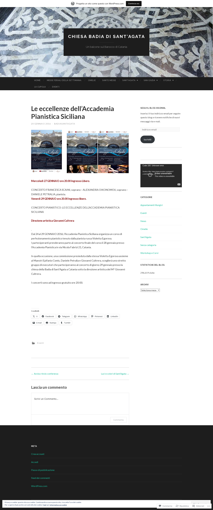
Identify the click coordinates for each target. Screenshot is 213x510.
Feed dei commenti (40, 478)
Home (37, 80)
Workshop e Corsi (149, 253)
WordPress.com (39, 486)
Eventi (40, 343)
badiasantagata (64, 123)
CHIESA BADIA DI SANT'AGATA (106, 36)
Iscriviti (147, 139)
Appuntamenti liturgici (151, 205)
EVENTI (56, 87)
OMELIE (92, 80)
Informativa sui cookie (58, 505)
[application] (161, 175)
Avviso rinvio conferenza (44, 373)
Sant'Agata (145, 237)
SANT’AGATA (128, 80)
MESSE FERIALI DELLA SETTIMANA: (64, 80)
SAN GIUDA (149, 80)
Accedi (34, 462)
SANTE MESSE (109, 80)
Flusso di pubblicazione (42, 470)
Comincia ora (133, 3)
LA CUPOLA (40, 87)
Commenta (118, 420)
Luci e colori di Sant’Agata (115, 373)
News (143, 221)
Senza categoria (148, 245)
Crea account (37, 454)
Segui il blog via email (153, 108)
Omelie (144, 229)
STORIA (167, 80)
